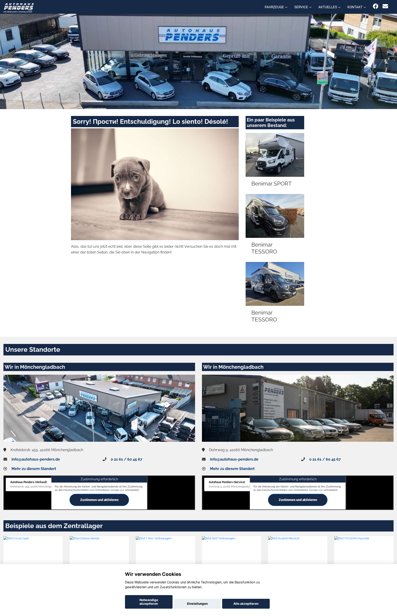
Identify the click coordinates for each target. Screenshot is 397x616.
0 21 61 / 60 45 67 (126, 459)
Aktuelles (327, 7)
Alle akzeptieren (245, 603)
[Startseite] (18, 7)
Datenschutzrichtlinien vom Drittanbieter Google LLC (94, 490)
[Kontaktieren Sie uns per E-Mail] (385, 6)
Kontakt (355, 7)
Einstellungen (197, 603)
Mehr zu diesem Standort (33, 469)
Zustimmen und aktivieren (99, 500)
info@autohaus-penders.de (35, 459)
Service (301, 7)
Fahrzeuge (274, 7)
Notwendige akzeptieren (148, 601)
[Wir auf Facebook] (375, 6)
